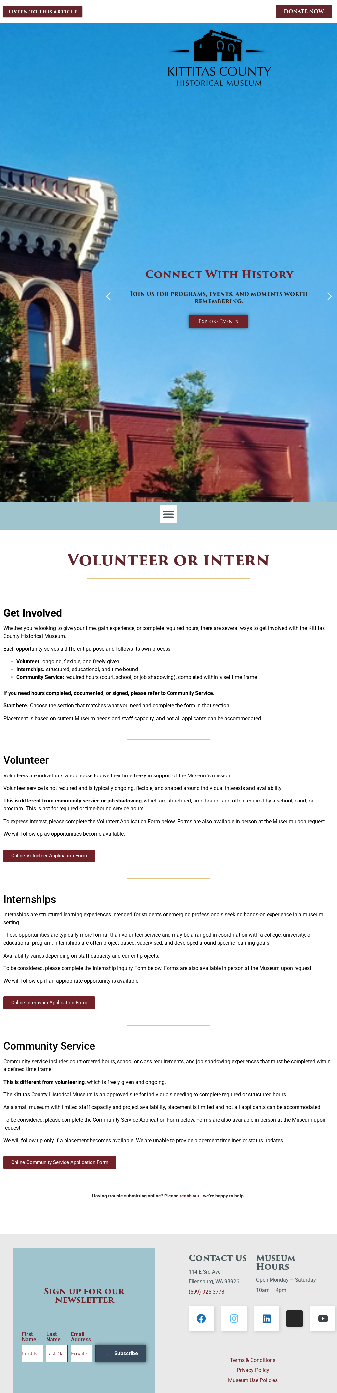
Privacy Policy (253, 1370)
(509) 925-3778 (206, 1292)
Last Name (53, 1337)
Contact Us (217, 1258)
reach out (189, 1195)
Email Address (81, 1337)
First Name (29, 1337)
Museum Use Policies (253, 1380)
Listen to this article (42, 12)
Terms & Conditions (252, 1360)
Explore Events (218, 321)
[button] (108, 297)
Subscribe (126, 1353)
